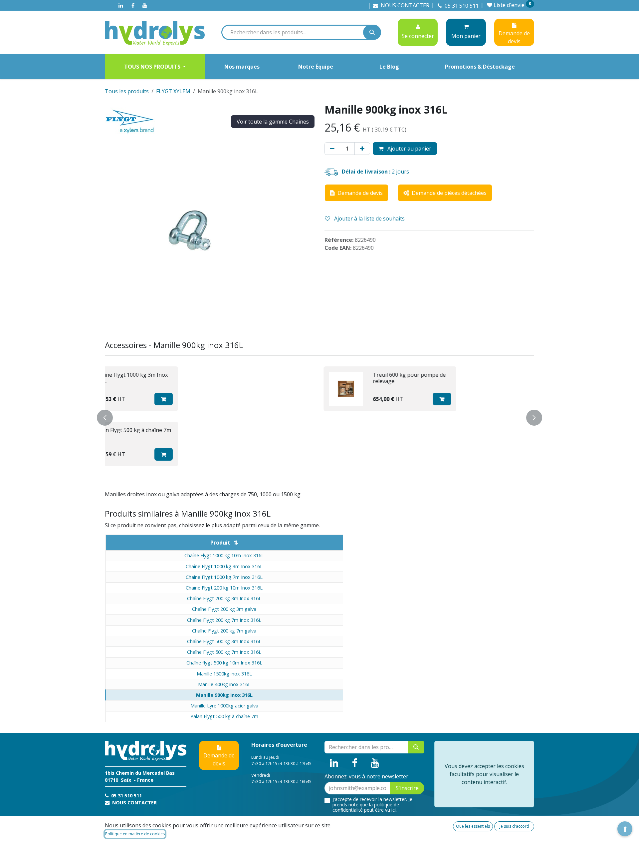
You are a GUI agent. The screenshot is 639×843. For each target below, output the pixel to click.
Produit (220, 542)
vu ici (390, 810)
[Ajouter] (362, 148)
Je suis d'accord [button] (514, 826)
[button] (233, 399)
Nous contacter (134, 802)
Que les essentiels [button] (473, 826)
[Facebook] (132, 5)
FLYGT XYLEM (173, 91)
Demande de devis (219, 759)
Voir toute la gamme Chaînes (273, 121)
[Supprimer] (332, 148)
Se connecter (418, 36)
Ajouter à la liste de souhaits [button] (369, 218)
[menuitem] (155, 66)
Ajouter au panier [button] (408, 148)
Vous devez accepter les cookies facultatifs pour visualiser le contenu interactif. (484, 774)
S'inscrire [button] (407, 788)
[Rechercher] (372, 32)
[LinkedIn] (120, 5)
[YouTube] (144, 5)
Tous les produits (127, 91)
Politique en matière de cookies (135, 834)
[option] (319, 416)
